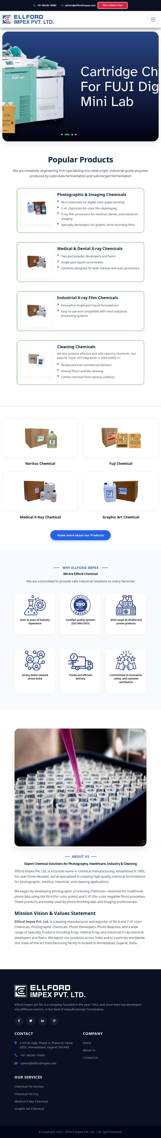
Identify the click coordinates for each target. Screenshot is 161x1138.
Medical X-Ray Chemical (31, 1101)
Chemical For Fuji (26, 1094)
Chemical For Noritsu (29, 1086)
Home (87, 1043)
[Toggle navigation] (153, 19)
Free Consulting (113, 5)
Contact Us (90, 1057)
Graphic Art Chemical (29, 1109)
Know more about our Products (80, 535)
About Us (89, 1050)
